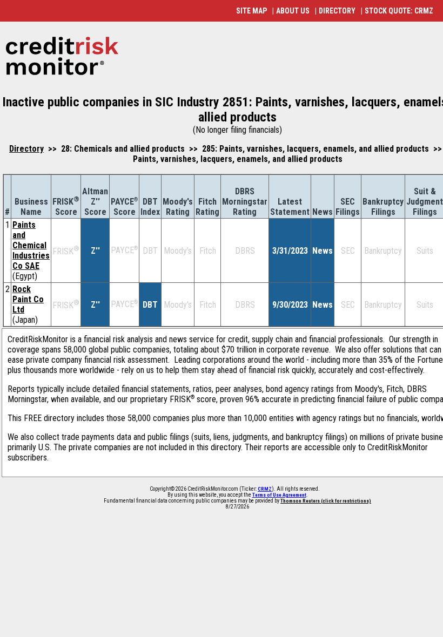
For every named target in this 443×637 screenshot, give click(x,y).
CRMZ (265, 489)
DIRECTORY (337, 10)
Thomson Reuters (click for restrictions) (325, 501)
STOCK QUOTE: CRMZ (399, 10)
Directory (26, 149)
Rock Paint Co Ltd (28, 299)
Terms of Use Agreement (279, 495)
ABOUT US (293, 10)
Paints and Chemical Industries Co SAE (31, 245)
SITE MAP (251, 10)
